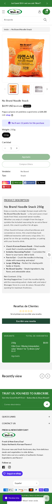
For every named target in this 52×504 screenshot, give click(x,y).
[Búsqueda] (45, 20)
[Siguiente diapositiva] (47, 3)
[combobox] (26, 20)
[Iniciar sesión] (40, 12)
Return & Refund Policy (38, 495)
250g (6, 135)
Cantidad (6, 142)
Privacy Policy (24, 495)
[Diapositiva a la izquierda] (5, 89)
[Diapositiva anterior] (5, 3)
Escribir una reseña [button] (26, 321)
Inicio (6, 29)
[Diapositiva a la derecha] (47, 89)
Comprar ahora (26, 164)
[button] (4, 11)
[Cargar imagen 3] (39, 89)
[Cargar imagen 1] (13, 89)
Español (18, 483)
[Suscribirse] (47, 404)
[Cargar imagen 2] (26, 89)
